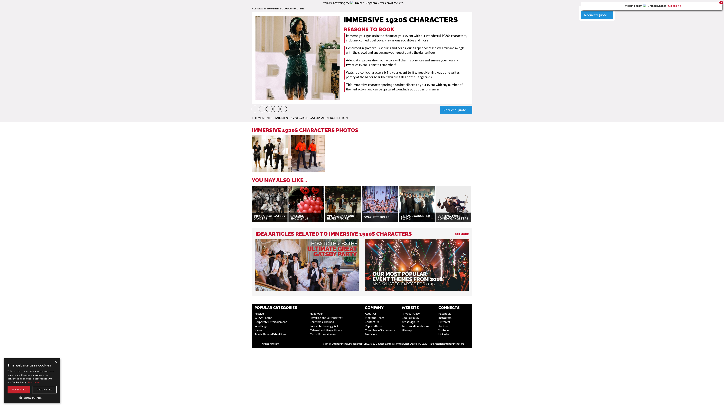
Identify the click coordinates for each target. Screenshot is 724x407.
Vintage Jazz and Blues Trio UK (340, 217)
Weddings (261, 326)
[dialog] (32, 380)
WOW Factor (263, 317)
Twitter (443, 326)
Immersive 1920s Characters (286, 8)
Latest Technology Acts (325, 326)
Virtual (259, 330)
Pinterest (444, 322)
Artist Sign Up (410, 322)
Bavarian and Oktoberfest (326, 317)
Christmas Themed (322, 322)
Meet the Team (374, 317)
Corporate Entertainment (271, 322)
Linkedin (443, 334)
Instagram (445, 317)
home (255, 8)
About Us (371, 313)
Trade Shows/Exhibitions (270, 334)
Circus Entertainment (323, 334)
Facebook (444, 313)
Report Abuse (373, 326)
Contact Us (372, 322)
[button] (255, 109)
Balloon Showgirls (299, 217)
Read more (34, 382)
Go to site (674, 5)
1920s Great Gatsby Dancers (269, 217)
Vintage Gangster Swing (415, 217)
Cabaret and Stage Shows (326, 330)
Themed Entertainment (271, 117)
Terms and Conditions (415, 326)
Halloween (316, 313)
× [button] (56, 362)
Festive (259, 313)
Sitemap (407, 330)
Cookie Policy (410, 317)
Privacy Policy (411, 313)
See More (462, 234)
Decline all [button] (44, 389)
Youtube (443, 330)
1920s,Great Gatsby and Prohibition (319, 117)
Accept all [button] (19, 389)
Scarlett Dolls (377, 217)
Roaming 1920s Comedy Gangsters (452, 217)
